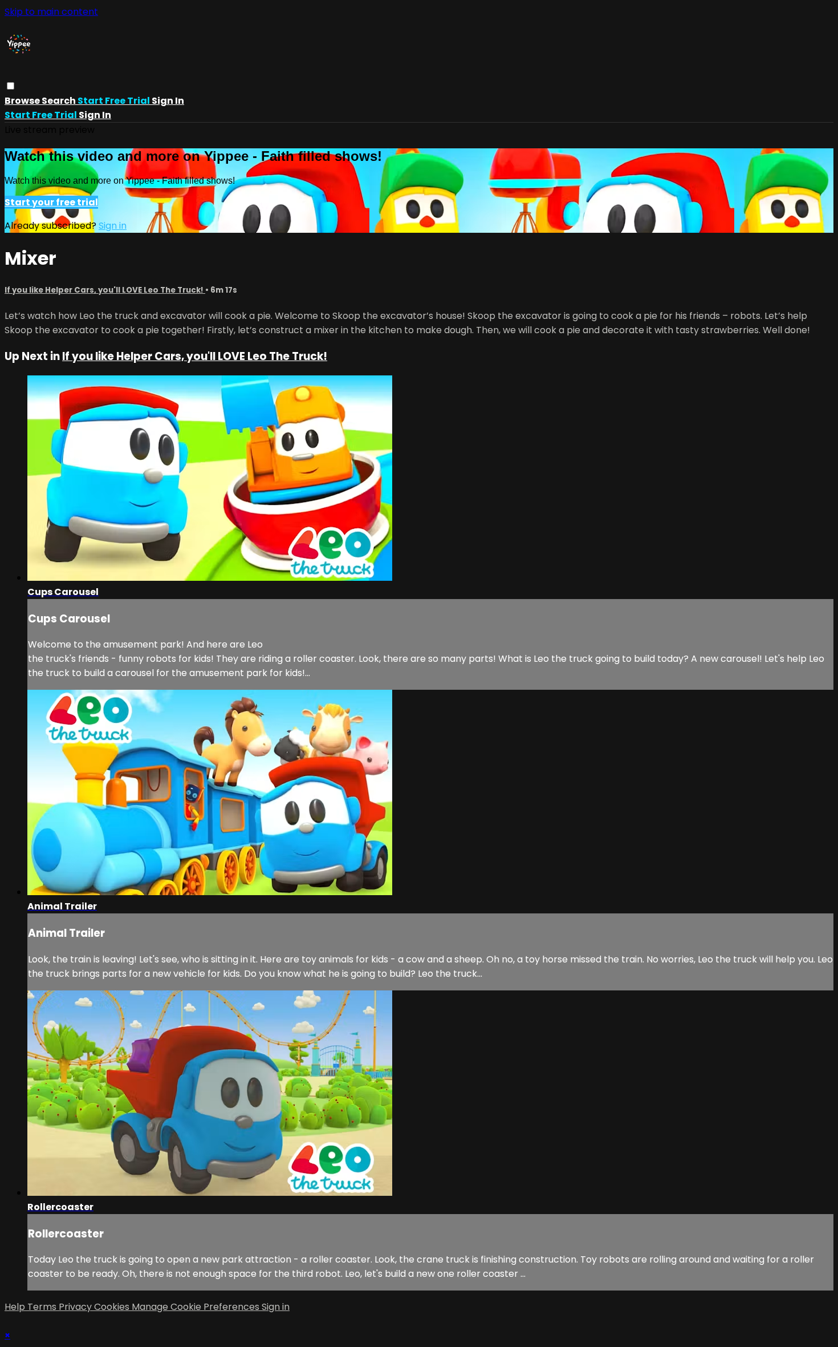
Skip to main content (51, 11)
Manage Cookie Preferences (197, 1306)
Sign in (168, 100)
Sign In (95, 115)
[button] (10, 86)
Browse (23, 100)
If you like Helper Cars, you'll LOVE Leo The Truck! (105, 290)
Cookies (113, 1306)
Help (16, 1306)
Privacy (76, 1306)
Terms (43, 1306)
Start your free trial (51, 202)
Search (60, 100)
